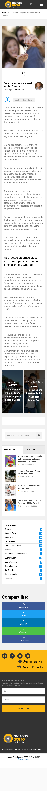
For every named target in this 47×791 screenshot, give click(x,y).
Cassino (8, 529)
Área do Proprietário (34, 667)
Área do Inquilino (33, 661)
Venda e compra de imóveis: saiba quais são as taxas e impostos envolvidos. (30, 459)
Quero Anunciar (11, 562)
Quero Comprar (28, 100)
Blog (9, 13)
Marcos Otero (20, 90)
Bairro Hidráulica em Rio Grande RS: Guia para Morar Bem (34, 393)
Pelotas (8, 550)
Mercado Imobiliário (13, 545)
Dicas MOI (17, 100)
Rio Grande (9, 570)
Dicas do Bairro (11, 533)
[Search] (39, 435)
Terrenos (8, 578)
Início (4, 13)
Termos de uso (23, 759)
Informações (10, 541)
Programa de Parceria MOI (16, 554)
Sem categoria (11, 574)
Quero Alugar (10, 558)
